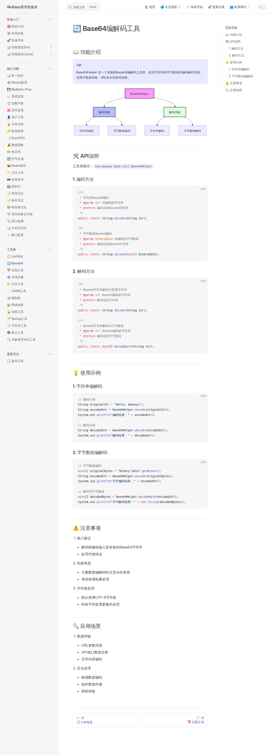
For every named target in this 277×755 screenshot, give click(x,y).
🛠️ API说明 (232, 41)
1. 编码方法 (236, 48)
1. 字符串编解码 (239, 69)
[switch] (262, 7)
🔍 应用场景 (233, 90)
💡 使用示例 (233, 62)
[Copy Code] (200, 192)
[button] (29, 19)
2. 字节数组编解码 (241, 76)
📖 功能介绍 (233, 34)
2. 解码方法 (236, 55)
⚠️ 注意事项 (233, 83)
